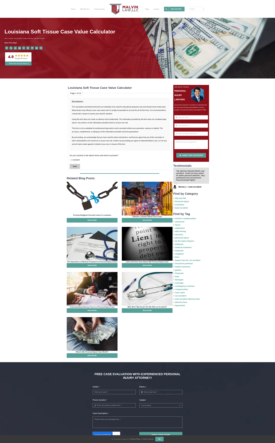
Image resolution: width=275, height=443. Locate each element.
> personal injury (181, 238)
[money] (92, 318)
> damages (178, 280)
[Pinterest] (32, 48)
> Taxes (176, 225)
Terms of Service (148, 439)
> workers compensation (184, 218)
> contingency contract (184, 286)
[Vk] (36, 48)
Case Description (101, 413)
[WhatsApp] (24, 48)
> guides (177, 270)
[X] (11, 48)
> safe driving (179, 231)
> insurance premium (183, 263)
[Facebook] (7, 48)
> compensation (180, 289)
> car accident (179, 296)
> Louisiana (178, 205)
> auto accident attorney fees (186, 299)
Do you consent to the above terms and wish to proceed (94, 155)
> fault (176, 276)
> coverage (178, 283)
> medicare (178, 244)
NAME (96, 387)
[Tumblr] (28, 48)
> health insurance (181, 267)
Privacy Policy (135, 439)
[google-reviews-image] (18, 51)
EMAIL (142, 387)
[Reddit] (15, 48)
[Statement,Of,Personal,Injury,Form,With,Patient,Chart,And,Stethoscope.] (92, 228)
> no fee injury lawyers (183, 241)
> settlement (179, 228)
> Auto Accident (180, 208)
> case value (179, 293)
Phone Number (100, 400)
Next (75, 166)
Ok (159, 439)
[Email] (41, 48)
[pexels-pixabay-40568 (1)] (147, 273)
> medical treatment (182, 247)
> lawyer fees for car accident (186, 260)
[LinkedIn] (19, 48)
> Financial (178, 273)
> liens (176, 257)
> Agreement (179, 305)
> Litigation (178, 254)
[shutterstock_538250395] (147, 183)
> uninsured (178, 222)
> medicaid (178, 251)
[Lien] (147, 228)
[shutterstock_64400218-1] (92, 183)
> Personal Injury (181, 201)
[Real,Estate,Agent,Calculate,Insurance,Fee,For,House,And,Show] (92, 273)
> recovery (178, 235)
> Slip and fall (179, 198)
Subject (142, 400)
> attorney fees (180, 302)
